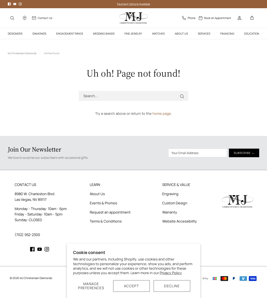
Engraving (170, 193)
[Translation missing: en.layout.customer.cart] (252, 18)
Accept (131, 286)
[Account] (239, 18)
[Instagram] (20, 4)
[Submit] (182, 96)
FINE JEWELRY (133, 33)
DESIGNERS (15, 33)
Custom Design (174, 203)
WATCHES (158, 33)
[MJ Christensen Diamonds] (133, 18)
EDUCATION (251, 33)
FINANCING (227, 33)
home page (161, 113)
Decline (172, 286)
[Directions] (24, 18)
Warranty (169, 212)
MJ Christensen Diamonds (22, 53)
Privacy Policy (171, 272)
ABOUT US (181, 33)
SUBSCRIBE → (244, 153)
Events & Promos (103, 203)
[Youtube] (14, 4)
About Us (97, 193)
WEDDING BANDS (104, 33)
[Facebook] (9, 4)
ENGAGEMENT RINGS (69, 33)
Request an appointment (110, 212)
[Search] (12, 18)
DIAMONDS (39, 33)
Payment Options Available (133, 4)
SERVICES (204, 33)
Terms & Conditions (106, 221)
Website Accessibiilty (179, 221)
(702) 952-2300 (27, 234)
